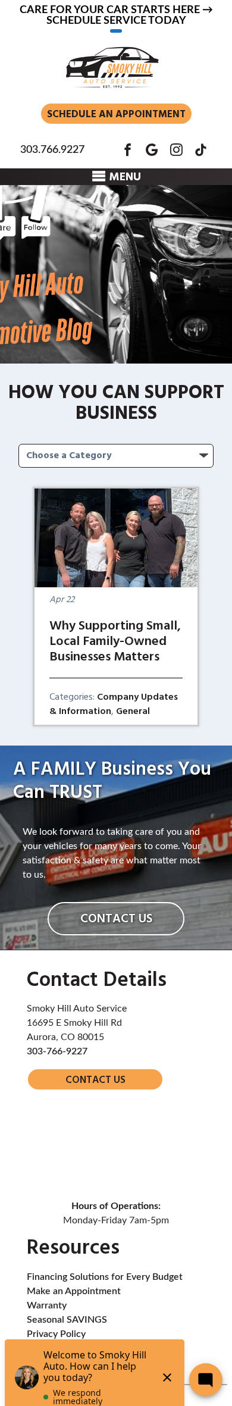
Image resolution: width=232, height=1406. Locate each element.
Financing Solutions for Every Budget (105, 1277)
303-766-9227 (57, 1051)
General (133, 711)
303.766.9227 (52, 150)
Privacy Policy (56, 1334)
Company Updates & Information (113, 704)
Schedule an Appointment (116, 115)
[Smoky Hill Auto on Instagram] (176, 149)
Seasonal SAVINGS (67, 1319)
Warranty (47, 1305)
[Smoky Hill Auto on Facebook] (127, 149)
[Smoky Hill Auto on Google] (152, 149)
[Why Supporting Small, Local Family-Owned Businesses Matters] (116, 538)
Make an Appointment (74, 1291)
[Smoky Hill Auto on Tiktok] (201, 149)
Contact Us (116, 919)
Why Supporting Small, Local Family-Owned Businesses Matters (115, 642)
